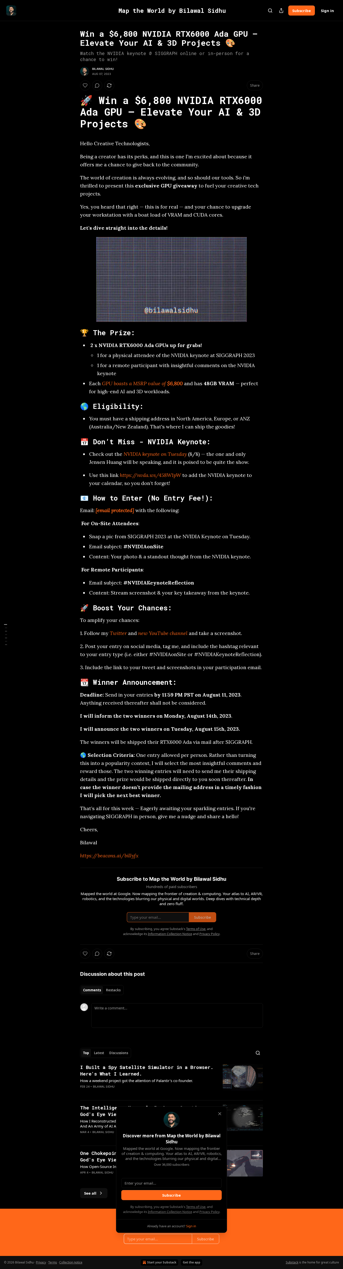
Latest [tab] (99, 1053)
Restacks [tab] (113, 990)
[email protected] (115, 510)
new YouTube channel (163, 633)
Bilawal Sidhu (103, 69)
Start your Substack (161, 1262)
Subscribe (301, 10)
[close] (220, 1114)
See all (90, 1193)
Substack (292, 1262)
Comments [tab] (92, 990)
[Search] (270, 11)
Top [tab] (86, 1053)
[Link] (73, 112)
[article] (171, 1080)
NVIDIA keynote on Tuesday (155, 454)
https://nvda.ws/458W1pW (150, 475)
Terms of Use (195, 1206)
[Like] (85, 85)
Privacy (41, 1262)
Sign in (327, 10)
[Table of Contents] (5, 634)
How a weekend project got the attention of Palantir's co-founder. (136, 1080)
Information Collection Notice (170, 1211)
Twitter (118, 633)
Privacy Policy (209, 1211)
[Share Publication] (281, 11)
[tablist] (102, 990)
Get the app (191, 1262)
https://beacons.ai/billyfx (109, 855)
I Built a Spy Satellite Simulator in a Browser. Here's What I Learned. (146, 1070)
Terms (52, 1262)
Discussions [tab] (118, 1053)
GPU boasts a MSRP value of (134, 383)
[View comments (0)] (97, 85)
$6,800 (175, 383)
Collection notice (70, 1262)
